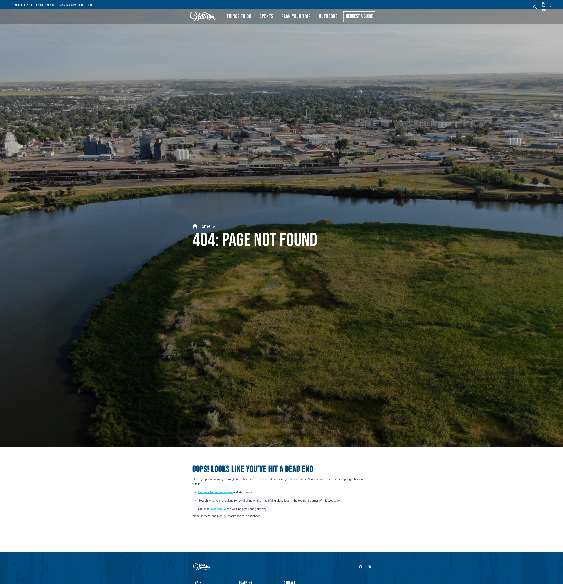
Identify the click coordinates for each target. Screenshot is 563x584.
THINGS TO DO (239, 16)
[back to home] (203, 16)
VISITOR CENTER (24, 5)
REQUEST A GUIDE (359, 16)
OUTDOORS (328, 16)
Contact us (218, 509)
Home (203, 226)
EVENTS (266, 16)
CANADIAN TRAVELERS (71, 5)
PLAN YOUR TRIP (296, 16)
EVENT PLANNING (45, 5)
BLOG (90, 5)
